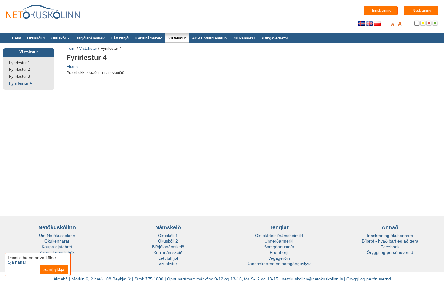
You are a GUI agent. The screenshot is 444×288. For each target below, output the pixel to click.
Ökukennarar (244, 38)
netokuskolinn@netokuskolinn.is (312, 279)
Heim (16, 38)
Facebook (390, 246)
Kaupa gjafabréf (57, 246)
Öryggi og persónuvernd (390, 252)
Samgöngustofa (279, 246)
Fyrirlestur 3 (19, 76)
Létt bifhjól (120, 38)
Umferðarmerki (279, 241)
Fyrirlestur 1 (19, 63)
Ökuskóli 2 (60, 38)
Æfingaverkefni (274, 38)
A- (393, 25)
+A (401, 25)
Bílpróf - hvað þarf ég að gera (390, 241)
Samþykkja (53, 269)
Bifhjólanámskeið (90, 38)
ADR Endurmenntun (209, 38)
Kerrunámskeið (148, 38)
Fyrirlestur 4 (20, 83)
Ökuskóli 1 (36, 38)
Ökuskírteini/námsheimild (279, 235)
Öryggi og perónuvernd (368, 279)
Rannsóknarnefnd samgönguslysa (279, 263)
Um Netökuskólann (57, 235)
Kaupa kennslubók (57, 252)
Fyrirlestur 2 (19, 69)
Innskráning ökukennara (390, 235)
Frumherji (279, 252)
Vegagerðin (279, 258)
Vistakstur (177, 38)
